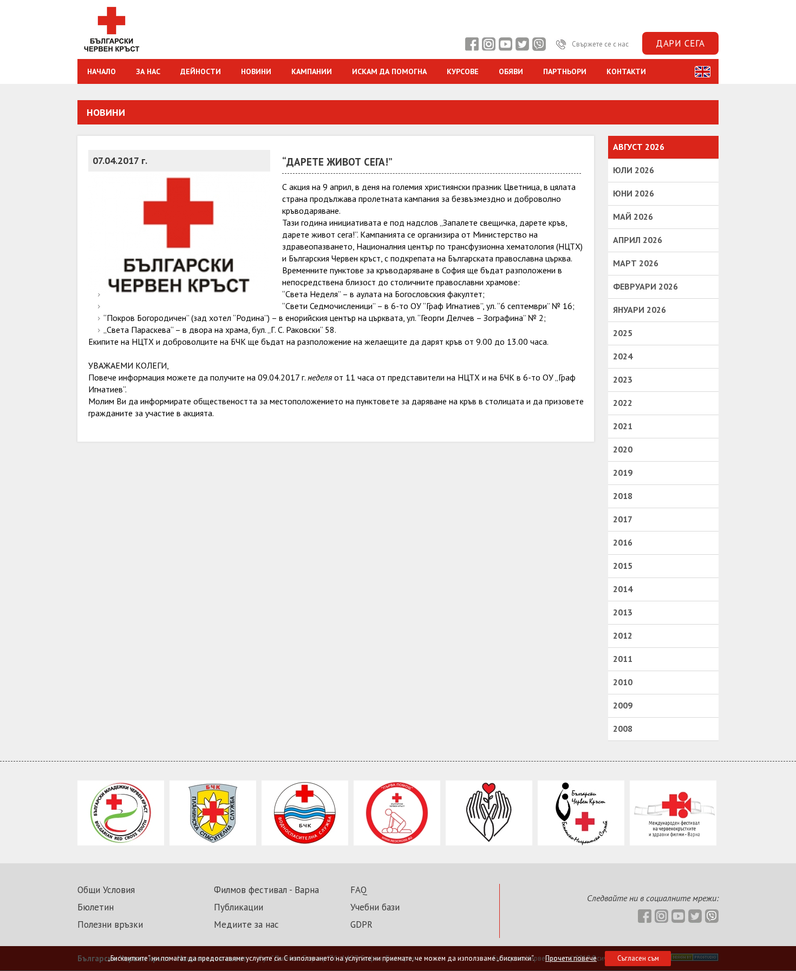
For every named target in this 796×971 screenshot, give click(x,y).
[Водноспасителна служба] (305, 842)
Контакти (626, 71)
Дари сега (680, 43)
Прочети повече (571, 958)
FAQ (358, 890)
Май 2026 (633, 216)
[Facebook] (472, 44)
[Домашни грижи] (489, 842)
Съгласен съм (638, 958)
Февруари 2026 (645, 286)
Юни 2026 (633, 193)
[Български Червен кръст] (111, 53)
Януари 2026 (639, 309)
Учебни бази (375, 907)
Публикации (238, 907)
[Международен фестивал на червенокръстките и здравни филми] (673, 842)
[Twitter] (522, 44)
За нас (148, 71)
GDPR (361, 924)
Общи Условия (106, 890)
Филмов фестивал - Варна (266, 890)
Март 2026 (635, 263)
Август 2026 (638, 146)
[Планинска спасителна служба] (212, 842)
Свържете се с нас (599, 44)
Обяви (511, 71)
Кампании (311, 71)
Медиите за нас (246, 924)
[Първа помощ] (397, 842)
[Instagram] (488, 44)
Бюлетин (95, 907)
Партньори (564, 71)
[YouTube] (505, 44)
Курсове (463, 71)
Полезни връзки (110, 924)
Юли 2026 (633, 170)
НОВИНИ (256, 71)
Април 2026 (637, 239)
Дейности (200, 71)
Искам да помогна (389, 71)
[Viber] (539, 44)
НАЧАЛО (101, 71)
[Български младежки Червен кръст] (120, 842)
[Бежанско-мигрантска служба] (581, 842)
